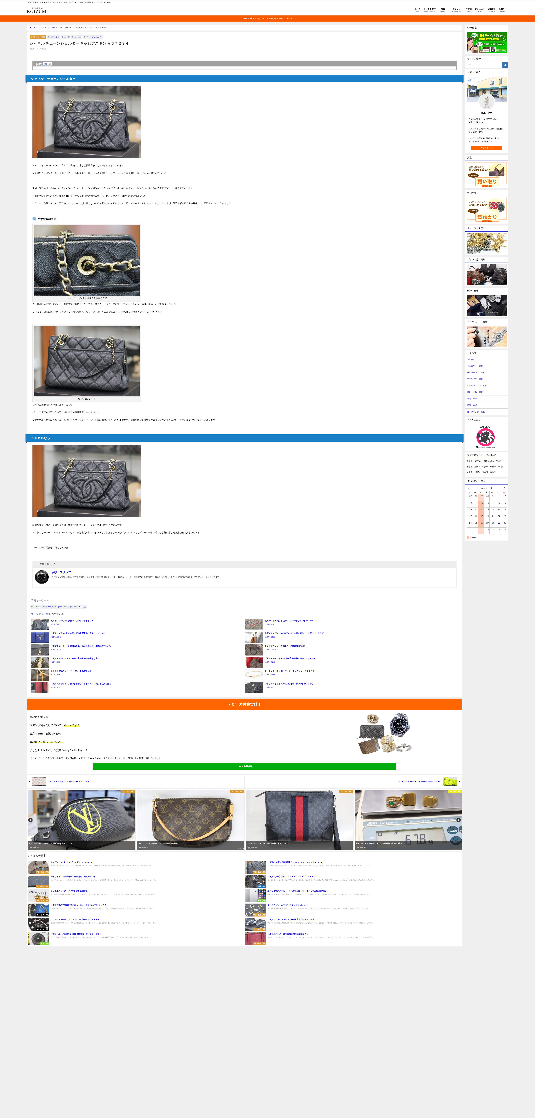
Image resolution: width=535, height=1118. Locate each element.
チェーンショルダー (94, 37)
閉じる (47, 64)
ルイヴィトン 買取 (478, 385)
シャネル (78, 37)
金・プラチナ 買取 (476, 412)
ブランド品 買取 (38, 37)
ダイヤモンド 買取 (476, 372)
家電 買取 (472, 399)
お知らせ (471, 359)
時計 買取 (472, 405)
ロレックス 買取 (475, 392)
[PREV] (469, 488)
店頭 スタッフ (61, 572)
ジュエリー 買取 (475, 366)
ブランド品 (54, 37)
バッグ (67, 37)
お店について (487, 148)
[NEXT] (504, 488)
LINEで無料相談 (245, 766)
